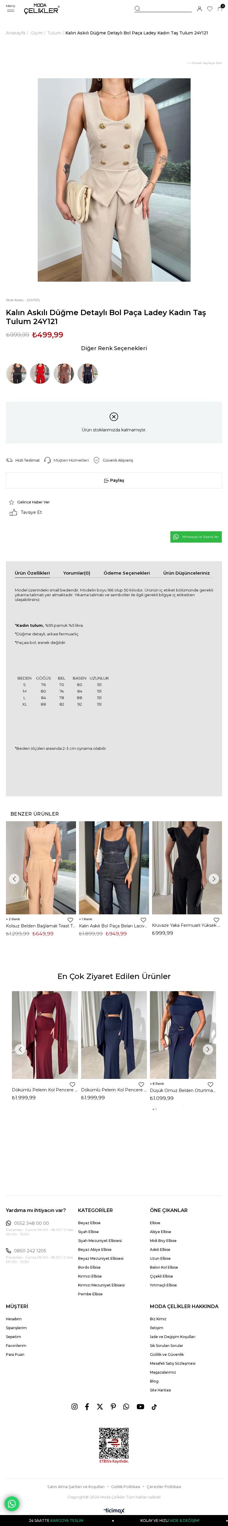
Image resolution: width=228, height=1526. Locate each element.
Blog (154, 1381)
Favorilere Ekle (70, 920)
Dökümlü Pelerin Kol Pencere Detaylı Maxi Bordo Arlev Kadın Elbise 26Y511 (45, 1090)
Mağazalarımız (163, 1372)
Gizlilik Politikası (125, 1486)
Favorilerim (16, 1345)
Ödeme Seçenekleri (127, 573)
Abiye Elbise (160, 1232)
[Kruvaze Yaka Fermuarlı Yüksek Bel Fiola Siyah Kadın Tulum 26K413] (187, 867)
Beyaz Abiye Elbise (95, 1249)
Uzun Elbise (160, 1258)
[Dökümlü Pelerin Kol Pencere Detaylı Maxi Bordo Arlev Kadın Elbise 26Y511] (45, 1035)
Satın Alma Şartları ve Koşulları (75, 1486)
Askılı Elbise (160, 1249)
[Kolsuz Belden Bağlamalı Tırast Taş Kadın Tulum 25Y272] (41, 867)
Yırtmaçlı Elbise (163, 1285)
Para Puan (15, 1354)
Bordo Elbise (89, 1267)
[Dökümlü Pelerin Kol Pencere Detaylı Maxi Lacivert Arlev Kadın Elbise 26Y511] (114, 1035)
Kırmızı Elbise (90, 1276)
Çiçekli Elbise (161, 1276)
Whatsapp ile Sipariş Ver (200, 537)
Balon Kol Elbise (164, 1267)
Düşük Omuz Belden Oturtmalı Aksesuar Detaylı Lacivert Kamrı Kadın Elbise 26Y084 (183, 1090)
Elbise (155, 1223)
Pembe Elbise (90, 1294)
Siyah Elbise (88, 1232)
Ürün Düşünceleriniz (186, 573)
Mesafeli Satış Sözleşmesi (172, 1363)
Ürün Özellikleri (32, 573)
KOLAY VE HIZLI (134, 1520)
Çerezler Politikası (164, 1486)
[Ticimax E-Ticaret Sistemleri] (114, 1511)
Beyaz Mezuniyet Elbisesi (101, 1258)
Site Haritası (160, 1390)
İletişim (156, 1328)
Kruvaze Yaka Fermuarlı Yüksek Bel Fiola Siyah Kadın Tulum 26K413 (187, 925)
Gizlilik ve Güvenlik (167, 1354)
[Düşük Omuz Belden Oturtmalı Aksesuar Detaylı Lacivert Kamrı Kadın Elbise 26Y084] (183, 1035)
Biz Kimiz (158, 1319)
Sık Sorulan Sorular (166, 1345)
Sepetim (13, 1336)
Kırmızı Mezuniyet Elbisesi (101, 1285)
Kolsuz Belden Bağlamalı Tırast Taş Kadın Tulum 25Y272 (41, 926)
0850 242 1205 (30, 1251)
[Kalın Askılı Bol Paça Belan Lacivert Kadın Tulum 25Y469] (114, 867)
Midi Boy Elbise (163, 1240)
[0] (220, 9)
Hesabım (14, 1319)
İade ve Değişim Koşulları (172, 1336)
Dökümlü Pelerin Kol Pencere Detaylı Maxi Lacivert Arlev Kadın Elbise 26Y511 (114, 1090)
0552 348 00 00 (31, 1223)
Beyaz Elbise (89, 1223)
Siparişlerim (16, 1328)
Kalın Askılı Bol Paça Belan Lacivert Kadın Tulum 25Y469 (114, 926)
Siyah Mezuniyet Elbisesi (100, 1240)
